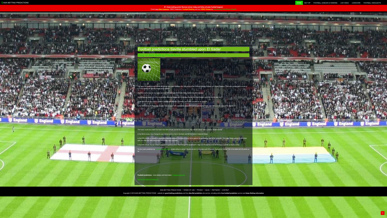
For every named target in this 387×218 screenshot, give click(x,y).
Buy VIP (307, 3)
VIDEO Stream (206, 9)
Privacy (200, 190)
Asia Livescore (164, 9)
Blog (207, 190)
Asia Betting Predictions (170, 190)
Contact (225, 190)
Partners (216, 190)
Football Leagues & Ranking (325, 3)
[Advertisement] (193, 28)
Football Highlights (372, 3)
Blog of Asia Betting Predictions (159, 55)
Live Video (344, 3)
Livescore (356, 3)
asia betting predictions (163, 149)
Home (299, 3)
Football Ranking (188, 9)
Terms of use (189, 190)
